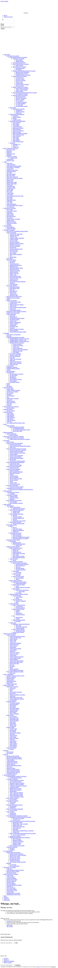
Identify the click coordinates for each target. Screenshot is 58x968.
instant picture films (14, 663)
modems (12, 474)
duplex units (12, 688)
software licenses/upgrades (13, 769)
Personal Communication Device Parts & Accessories (22, 821)
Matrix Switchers (17, 132)
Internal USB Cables (12, 183)
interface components (12, 300)
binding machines (17, 552)
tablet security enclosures (16, 363)
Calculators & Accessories (13, 492)
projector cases (19, 81)
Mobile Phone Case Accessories (20, 824)
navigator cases (16, 819)
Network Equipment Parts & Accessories (16, 448)
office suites (9, 766)
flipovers (15, 527)
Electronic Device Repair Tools (14, 296)
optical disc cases (14, 295)
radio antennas (19, 60)
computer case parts (14, 235)
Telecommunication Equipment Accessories (17, 815)
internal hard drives (14, 269)
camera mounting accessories (16, 656)
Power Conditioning (8, 674)
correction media (14, 558)
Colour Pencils (19, 606)
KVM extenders (10, 395)
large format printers (14, 708)
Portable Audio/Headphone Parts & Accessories (24, 71)
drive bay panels (13, 240)
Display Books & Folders (19, 584)
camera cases (13, 641)
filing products (16, 588)
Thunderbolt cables (11, 200)
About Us (6, 897)
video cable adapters (11, 204)
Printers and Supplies (9, 685)
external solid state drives (16, 265)
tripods (11, 667)
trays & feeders (13, 700)
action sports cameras (12, 211)
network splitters (14, 454)
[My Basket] (12, 52)
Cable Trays (9, 868)
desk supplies (16, 571)
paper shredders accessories (16, 503)
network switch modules (15, 457)
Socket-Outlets (10, 891)
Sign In (5, 15)
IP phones (12, 848)
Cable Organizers (11, 417)
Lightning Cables (11, 186)
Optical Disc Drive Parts (15, 277)
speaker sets (18, 113)
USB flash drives (14, 284)
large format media (14, 720)
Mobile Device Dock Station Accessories (16, 311)
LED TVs (15, 145)
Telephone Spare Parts (18, 841)
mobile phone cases (17, 825)
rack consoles (13, 253)
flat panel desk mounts (15, 858)
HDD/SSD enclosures (15, 244)
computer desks (16, 511)
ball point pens (19, 617)
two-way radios (13, 810)
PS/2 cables (9, 191)
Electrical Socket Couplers (13, 871)
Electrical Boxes (10, 408)
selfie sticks (15, 829)
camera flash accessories (15, 648)
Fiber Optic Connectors (12, 177)
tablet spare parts (14, 364)
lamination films (13, 496)
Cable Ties (9, 421)
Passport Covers (10, 160)
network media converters (16, 478)
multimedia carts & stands (19, 508)
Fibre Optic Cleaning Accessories (15, 178)
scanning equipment (11, 747)
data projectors (10, 751)
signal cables (10, 198)
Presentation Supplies (12, 524)
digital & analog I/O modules (16, 304)
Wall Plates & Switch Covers (13, 894)
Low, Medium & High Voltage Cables (16, 423)
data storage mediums (12, 285)
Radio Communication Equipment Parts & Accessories (23, 833)
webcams (9, 224)
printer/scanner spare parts (16, 697)
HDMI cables (10, 181)
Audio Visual (7, 54)
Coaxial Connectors (11, 878)
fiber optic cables (11, 175)
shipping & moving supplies (13, 539)
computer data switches (15, 302)
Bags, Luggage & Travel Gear (11, 148)
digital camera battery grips (16, 662)
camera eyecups (13, 645)
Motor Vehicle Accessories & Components (14, 436)
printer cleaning (13, 735)
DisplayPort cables (11, 171)
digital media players (21, 96)
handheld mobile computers (13, 368)
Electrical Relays (11, 678)
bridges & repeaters (14, 470)
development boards (14, 319)
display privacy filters (15, 856)
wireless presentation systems (17, 796)
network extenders (14, 477)
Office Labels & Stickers (18, 629)
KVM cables (10, 185)
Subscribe (17, 965)
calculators (12, 493)
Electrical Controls (8, 409)
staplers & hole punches (18, 576)
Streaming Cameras (11, 221)
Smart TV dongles (20, 99)
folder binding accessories (19, 553)
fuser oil (12, 689)
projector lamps (19, 83)
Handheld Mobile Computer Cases (18, 340)
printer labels (13, 723)
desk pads (18, 575)
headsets (15, 118)
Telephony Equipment (12, 847)
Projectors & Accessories (19, 109)
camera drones (10, 213)
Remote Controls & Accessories (20, 87)
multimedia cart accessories (19, 520)
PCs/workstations (11, 371)
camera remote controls (15, 658)
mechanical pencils (20, 607)
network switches (14, 480)
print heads (12, 734)
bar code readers (13, 375)
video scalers (16, 137)
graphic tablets (10, 389)
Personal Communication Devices (15, 804)
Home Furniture (10, 425)
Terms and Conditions (9, 961)
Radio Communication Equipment (15, 809)
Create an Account (8, 16)
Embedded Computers (12, 367)
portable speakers (17, 119)
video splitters (16, 138)
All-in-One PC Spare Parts (16, 234)
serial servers (13, 308)
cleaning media (13, 293)
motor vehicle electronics (13, 798)
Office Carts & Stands (15, 507)
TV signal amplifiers (20, 103)
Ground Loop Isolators (18, 130)
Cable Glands (10, 875)
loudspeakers (19, 110)
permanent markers (20, 614)
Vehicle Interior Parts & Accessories (15, 438)
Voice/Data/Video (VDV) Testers (15, 205)
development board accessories (17, 318)
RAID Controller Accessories (17, 329)
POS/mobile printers (14, 382)
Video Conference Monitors (16, 792)
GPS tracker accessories (18, 818)
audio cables (10, 163)
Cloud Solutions (10, 760)
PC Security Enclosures (15, 353)
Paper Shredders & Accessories (14, 500)
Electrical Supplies (8, 412)
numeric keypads (11, 401)
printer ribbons (13, 741)
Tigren (38, 966)
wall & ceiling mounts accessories (18, 862)
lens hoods (12, 666)
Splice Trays (13, 447)
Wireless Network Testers (16, 465)
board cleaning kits (17, 535)
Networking (6, 440)
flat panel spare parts (14, 859)
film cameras (10, 217)
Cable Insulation (10, 414)
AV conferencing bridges (16, 781)
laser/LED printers (14, 709)
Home (5, 424)
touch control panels (14, 866)
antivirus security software (13, 756)
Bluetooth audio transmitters (22, 72)
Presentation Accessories (15, 533)
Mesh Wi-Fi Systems (15, 473)
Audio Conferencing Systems (17, 780)
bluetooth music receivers (22, 73)
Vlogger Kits (16, 832)
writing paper (13, 622)
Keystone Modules (11, 883)
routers (11, 481)
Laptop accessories (17, 344)
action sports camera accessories (17, 636)
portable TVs (16, 147)
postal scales (19, 545)
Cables (5, 162)
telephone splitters (17, 843)
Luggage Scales (13, 158)
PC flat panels (13, 864)
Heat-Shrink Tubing (11, 872)
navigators (12, 803)
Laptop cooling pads (17, 348)
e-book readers (10, 365)
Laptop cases (16, 346)
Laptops (8, 370)
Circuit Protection (8, 225)
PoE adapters (13, 459)
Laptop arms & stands (18, 345)
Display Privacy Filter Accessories (18, 855)
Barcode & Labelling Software (14, 757)
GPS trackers (13, 802)
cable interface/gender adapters (14, 166)
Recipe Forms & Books (18, 632)
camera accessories (11, 635)
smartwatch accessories (15, 836)
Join (16, 942)
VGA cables (10, 202)
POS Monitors (13, 378)
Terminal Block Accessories (13, 893)
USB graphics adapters (15, 310)
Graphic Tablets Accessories (13, 390)
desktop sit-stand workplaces (16, 853)
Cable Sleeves (10, 418)
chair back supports (17, 516)
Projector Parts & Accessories (20, 76)
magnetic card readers (15, 270)
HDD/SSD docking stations (16, 268)
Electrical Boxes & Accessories (11, 406)
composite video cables (12, 170)
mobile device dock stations (13, 312)
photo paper (12, 673)
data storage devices (11, 259)
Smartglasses (13, 813)
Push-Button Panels (11, 681)
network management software (14, 765)
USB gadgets (16, 352)
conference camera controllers (17, 784)
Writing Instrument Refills (19, 620)
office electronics (8, 491)
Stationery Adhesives (21, 601)
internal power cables (12, 182)
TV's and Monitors (8, 851)
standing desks (16, 512)
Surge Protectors (10, 227)
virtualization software (12, 773)
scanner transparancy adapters (17, 698)
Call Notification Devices (16, 777)
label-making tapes (14, 719)
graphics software (11, 764)
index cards (18, 625)
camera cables (13, 640)
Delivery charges (8, 962)
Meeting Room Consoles (16, 788)
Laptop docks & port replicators (20, 349)
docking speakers (17, 117)
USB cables (9, 201)
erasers (14, 560)
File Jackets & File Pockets (22, 590)
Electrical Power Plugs (12, 879)
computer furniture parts (18, 518)
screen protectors (17, 828)
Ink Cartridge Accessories (16, 692)
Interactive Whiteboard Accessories (21, 537)
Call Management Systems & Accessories (16, 776)
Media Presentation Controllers (20, 133)
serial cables (9, 197)
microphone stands (20, 68)
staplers (17, 579)
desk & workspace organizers (20, 563)
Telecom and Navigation (9, 775)
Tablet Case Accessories (15, 359)
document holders (20, 568)
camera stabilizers (14, 659)
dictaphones (15, 115)
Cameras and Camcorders (10, 208)
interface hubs (13, 306)
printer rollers (13, 742)
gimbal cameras (10, 220)
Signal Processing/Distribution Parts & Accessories (25, 92)
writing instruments (14, 603)
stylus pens (12, 357)
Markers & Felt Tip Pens (18, 609)
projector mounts (20, 85)
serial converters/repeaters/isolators (18, 307)
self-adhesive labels (20, 631)
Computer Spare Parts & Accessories (15, 337)
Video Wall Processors (18, 141)
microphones (19, 69)
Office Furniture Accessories (16, 514)
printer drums (13, 737)
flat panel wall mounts (21, 98)
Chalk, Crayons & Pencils (19, 605)
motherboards (13, 325)
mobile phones (13, 806)
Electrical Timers (11, 410)
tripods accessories (14, 669)
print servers (12, 693)
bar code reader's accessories (16, 374)
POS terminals (13, 380)
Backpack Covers (11, 149)
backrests (15, 515)
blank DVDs (13, 292)
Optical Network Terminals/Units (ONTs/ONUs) (21, 489)
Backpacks (9, 151)
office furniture (10, 505)
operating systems (11, 768)
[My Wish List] (12, 40)
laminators (12, 499)
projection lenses (20, 77)
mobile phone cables (17, 822)
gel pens (18, 618)
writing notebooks (20, 628)
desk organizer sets (20, 565)
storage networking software (13, 771)
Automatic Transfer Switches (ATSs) (15, 675)
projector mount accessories (22, 84)
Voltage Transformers (12, 684)
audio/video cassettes (15, 287)
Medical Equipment (8, 432)
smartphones (13, 807)
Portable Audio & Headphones (17, 114)
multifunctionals (13, 711)
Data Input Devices (8, 387)
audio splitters (16, 124)
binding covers (16, 549)
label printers (13, 707)
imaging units (13, 730)
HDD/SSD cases (14, 266)
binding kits (15, 550)
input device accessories (12, 391)
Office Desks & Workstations (17, 510)
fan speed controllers (14, 242)
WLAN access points (15, 484)
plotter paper (13, 722)
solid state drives (14, 280)
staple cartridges (13, 743)
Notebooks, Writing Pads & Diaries (21, 624)
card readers (12, 261)
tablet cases (12, 360)
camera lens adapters (14, 652)
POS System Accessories (16, 379)
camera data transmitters (15, 643)
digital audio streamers (18, 128)
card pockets (22, 591)
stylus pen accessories (15, 356)
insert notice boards (17, 529)
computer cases (13, 236)
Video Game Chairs (17, 431)
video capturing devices (18, 134)
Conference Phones (14, 787)
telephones (12, 849)
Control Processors (17, 126)
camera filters (13, 647)
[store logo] (8, 22)
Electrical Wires (10, 882)
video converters (17, 136)
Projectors (6, 750)
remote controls (19, 91)
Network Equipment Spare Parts (17, 452)
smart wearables (10, 811)
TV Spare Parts (19, 104)
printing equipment (11, 701)
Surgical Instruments (11, 433)
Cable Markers (10, 416)
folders (17, 586)
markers (17, 611)
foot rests (15, 519)
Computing (6, 333)
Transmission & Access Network (14, 488)
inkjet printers (13, 705)
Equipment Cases (11, 153)
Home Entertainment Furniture (17, 427)
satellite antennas (20, 61)
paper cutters (16, 554)
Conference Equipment (12, 779)
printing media (10, 715)
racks (11, 255)
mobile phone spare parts (19, 826)
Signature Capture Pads (15, 355)
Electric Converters (11, 677)
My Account (10, 926)
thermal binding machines (19, 557)
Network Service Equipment (13, 469)
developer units (13, 728)
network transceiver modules (16, 458)
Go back (9, 921)
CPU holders (10, 258)
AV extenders (16, 125)
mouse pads (9, 399)
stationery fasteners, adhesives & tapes (19, 594)
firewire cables (10, 179)
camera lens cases (14, 654)
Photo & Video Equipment (10, 633)
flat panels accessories (15, 860)
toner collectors (13, 746)
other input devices (11, 402)
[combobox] (8, 27)
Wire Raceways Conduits (10, 867)
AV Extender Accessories (22, 94)
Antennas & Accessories (18, 58)
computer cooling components (17, 238)
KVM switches (10, 442)
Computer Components (9, 230)
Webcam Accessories (12, 223)
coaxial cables (10, 168)
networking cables (11, 187)
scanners (12, 749)
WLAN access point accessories (17, 461)
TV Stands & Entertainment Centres (21, 429)
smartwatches (13, 814)
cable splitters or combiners (13, 167)
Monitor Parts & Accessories (13, 852)
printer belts (12, 696)
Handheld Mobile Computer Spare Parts (19, 341)
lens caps (12, 664)
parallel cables (10, 189)
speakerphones (13, 791)
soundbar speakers (20, 111)
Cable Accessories (11, 164)
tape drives (12, 283)
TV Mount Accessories (21, 102)
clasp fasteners (19, 597)
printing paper (13, 724)
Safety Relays (10, 682)
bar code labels (13, 716)
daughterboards (13, 317)
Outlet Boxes (10, 886)
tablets (8, 384)
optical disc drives (14, 278)
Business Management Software (14, 758)
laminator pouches (14, 497)
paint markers (19, 613)
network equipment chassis (16, 249)
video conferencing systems (16, 795)
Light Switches (10, 679)
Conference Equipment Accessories (18, 785)
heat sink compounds (15, 246)
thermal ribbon (13, 745)
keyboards (9, 394)
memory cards (13, 274)
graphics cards (13, 321)
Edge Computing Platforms (16, 471)
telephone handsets (17, 840)
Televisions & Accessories (13, 56)
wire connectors (10, 206)
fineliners (18, 610)
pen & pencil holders (21, 569)
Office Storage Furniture (15, 522)
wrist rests (9, 405)
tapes (17, 602)
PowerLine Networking (12, 485)
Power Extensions (11, 887)
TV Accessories (19, 100)
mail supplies (13, 541)
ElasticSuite (53, 966)
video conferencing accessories (17, 845)
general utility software (12, 762)
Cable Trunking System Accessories (15, 870)
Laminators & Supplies (12, 495)
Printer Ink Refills (14, 738)
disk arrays (12, 262)
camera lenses (13, 655)
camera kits (12, 651)
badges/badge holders (21, 583)
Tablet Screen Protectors (15, 361)
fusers (11, 690)
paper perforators (20, 578)
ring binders (18, 592)
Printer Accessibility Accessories (17, 694)
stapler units (18, 572)
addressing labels (17, 542)
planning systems (17, 573)
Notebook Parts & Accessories (17, 342)
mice (8, 397)
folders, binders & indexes (16, 580)
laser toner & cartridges (15, 732)
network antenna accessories (16, 451)
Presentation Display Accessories (20, 538)
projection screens (20, 79)
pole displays (13, 376)
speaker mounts (19, 65)
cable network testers (15, 463)
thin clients (9, 386)
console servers (13, 303)
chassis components (11, 232)
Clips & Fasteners (17, 595)
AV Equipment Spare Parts (19, 62)
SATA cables (10, 194)
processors (12, 327)
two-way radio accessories (19, 834)
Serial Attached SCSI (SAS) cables (15, 196)
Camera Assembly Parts (15, 637)
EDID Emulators (17, 129)
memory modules (14, 323)
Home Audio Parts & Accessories (21, 64)
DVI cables (9, 172)
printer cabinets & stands (18, 523)
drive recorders (13, 799)
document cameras (11, 216)
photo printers (13, 712)
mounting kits (13, 247)
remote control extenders (21, 90)
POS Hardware (10, 372)
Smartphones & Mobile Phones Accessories (23, 830)
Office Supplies (7, 504)
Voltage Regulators (11, 228)
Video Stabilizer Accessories (16, 670)
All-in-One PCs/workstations (13, 334)
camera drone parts (14, 644)
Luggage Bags (10, 159)
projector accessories (21, 80)
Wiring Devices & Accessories (11, 874)
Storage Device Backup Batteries (17, 281)
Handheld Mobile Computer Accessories (19, 338)
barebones (9, 336)
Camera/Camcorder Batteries (16, 660)
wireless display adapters (21, 106)
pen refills (18, 621)
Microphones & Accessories (19, 66)
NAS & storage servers (15, 276)
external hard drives (14, 264)
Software (6, 754)
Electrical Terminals (11, 881)
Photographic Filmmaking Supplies (15, 671)
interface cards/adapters (15, 322)
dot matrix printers (14, 704)
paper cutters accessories (18, 556)
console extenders (14, 239)
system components (11, 314)
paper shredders (13, 501)
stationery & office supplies (13, 546)
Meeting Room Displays (15, 790)
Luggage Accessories (12, 156)
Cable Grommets (11, 877)
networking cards (14, 326)
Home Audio (13, 107)
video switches (16, 140)
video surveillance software (13, 772)
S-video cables (10, 193)
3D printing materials (15, 703)
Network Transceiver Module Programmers (20, 446)
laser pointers (10, 753)
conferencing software (12, 761)
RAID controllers (14, 330)
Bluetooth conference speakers (17, 783)
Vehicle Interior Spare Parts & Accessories (20, 439)
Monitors (9, 863)
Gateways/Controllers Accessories (18, 450)
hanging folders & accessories (23, 587)
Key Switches (10, 393)
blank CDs (12, 289)
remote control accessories (22, 88)
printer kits (12, 739)
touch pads (9, 404)
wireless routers (13, 482)
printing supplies (10, 727)
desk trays (18, 567)
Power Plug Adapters (12, 889)
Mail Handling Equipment (19, 544)
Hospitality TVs (16, 144)
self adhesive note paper (21, 626)
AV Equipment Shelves (18, 428)
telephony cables (17, 844)
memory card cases (14, 273)
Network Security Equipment (14, 466)
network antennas (14, 476)
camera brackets (13, 639)
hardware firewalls (14, 467)
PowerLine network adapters (16, 486)
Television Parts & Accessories (20, 95)
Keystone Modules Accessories (14, 885)
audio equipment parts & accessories (18, 57)
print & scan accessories (12, 686)
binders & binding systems (16, 548)
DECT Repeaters (17, 838)
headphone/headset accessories (23, 75)
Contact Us (6, 898)
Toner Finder (7, 900)
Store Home (9, 925)
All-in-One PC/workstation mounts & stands (17, 231)
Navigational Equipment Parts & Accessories (20, 817)
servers (8, 383)
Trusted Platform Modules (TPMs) (18, 331)
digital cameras (10, 215)
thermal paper (13, 726)
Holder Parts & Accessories (13, 298)
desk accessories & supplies (16, 561)
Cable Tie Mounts (11, 420)
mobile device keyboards (13, 398)
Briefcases (9, 152)
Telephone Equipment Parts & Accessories (20, 837)
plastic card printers (14, 713)
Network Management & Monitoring (15, 462)
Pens (14, 616)
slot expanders (13, 257)
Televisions (12, 143)
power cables (10, 190)
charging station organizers (22, 564)
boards (11, 526)
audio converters (17, 122)
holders (8, 299)
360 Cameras (10, 209)
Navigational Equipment (12, 800)
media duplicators (14, 272)
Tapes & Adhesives (17, 599)
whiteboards (16, 531)
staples (17, 598)
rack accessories (13, 251)
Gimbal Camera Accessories (13, 219)
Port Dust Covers (14, 250)
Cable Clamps (10, 413)
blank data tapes (13, 291)
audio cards (12, 315)
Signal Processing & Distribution (17, 121)
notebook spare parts (18, 351)
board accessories (17, 534)
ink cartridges (13, 731)
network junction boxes (15, 444)
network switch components (16, 455)
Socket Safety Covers (12, 890)
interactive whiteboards (18, 530)
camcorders (9, 212)
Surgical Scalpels (14, 435)
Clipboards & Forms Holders (20, 582)
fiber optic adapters (11, 174)
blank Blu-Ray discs (14, 288)
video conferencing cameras (16, 794)
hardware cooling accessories (17, 243)
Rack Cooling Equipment (16, 254)
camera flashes (13, 650)
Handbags (9, 155)
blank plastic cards (14, 718)
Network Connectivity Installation (15, 443)
